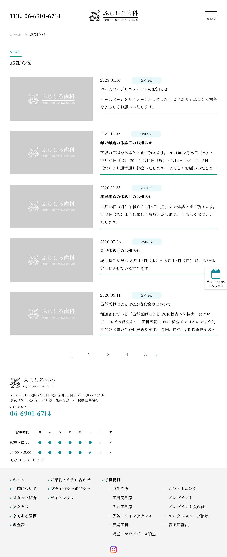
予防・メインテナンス (132, 516)
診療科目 (112, 479)
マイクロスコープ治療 (189, 516)
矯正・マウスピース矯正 (134, 534)
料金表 (19, 524)
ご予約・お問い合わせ (71, 479)
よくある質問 (25, 516)
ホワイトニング (182, 488)
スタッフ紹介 (25, 497)
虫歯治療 (120, 488)
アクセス (21, 506)
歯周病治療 (122, 497)
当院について (25, 488)
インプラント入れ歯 (187, 506)
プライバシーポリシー (71, 488)
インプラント (181, 497)
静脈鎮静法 (179, 524)
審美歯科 (120, 524)
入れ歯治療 (122, 506)
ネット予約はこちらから (216, 284)
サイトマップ (62, 497)
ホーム (19, 479)
